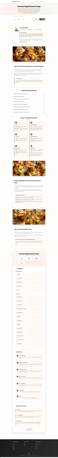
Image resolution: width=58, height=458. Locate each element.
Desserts (14, 448)
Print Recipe (29, 429)
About (24, 443)
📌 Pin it (14, 19)
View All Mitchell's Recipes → (23, 42)
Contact (44, 1)
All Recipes (37, 1)
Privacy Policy (37, 444)
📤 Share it (19, 19)
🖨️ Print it (36, 19)
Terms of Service (37, 443)
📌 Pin (43, 47)
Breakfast (14, 443)
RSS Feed (36, 448)
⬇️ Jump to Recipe (42, 19)
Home (33, 1)
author (25, 444)
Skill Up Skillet (16, 1)
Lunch (13, 444)
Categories (41, 1)
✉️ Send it (23, 19)
